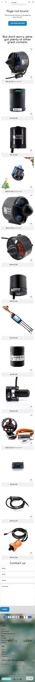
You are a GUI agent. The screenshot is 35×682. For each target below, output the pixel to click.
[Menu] (2, 2)
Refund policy (5, 674)
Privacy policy (12, 674)
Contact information (17, 676)
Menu (3, 636)
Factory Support (6, 640)
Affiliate (3, 642)
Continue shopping (17, 23)
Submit (4, 609)
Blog (2, 649)
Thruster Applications (8, 633)
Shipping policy (29, 674)
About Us (4, 654)
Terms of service (21, 674)
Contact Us (4, 656)
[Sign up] (32, 664)
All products (5, 631)
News (3, 652)
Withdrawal (6, 679)
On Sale (3, 638)
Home (3, 629)
